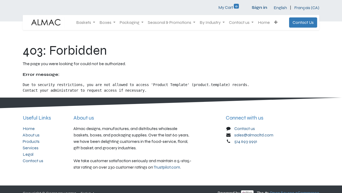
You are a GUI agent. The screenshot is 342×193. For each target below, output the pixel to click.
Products (31, 141)
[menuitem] (264, 22)
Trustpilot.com (167, 167)
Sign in (259, 7)
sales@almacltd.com (253, 135)
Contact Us (303, 22)
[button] (276, 22)
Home (29, 128)
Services (30, 147)
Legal (28, 154)
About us (31, 135)
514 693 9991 (245, 141)
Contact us (33, 160)
